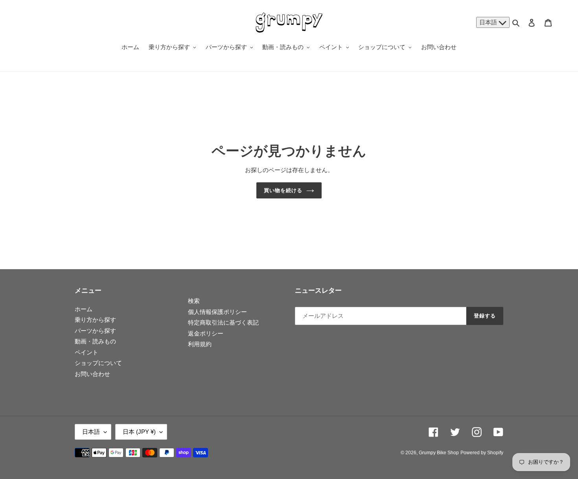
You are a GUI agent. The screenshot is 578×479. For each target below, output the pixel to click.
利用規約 (200, 344)
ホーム (83, 309)
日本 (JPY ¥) (139, 431)
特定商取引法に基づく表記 (223, 322)
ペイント (86, 352)
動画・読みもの (95, 341)
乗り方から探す (95, 319)
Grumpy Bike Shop (439, 452)
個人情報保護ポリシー (217, 311)
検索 (194, 300)
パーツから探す (95, 330)
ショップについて (98, 363)
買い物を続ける (283, 190)
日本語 (489, 22)
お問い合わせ (92, 374)
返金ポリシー (205, 333)
